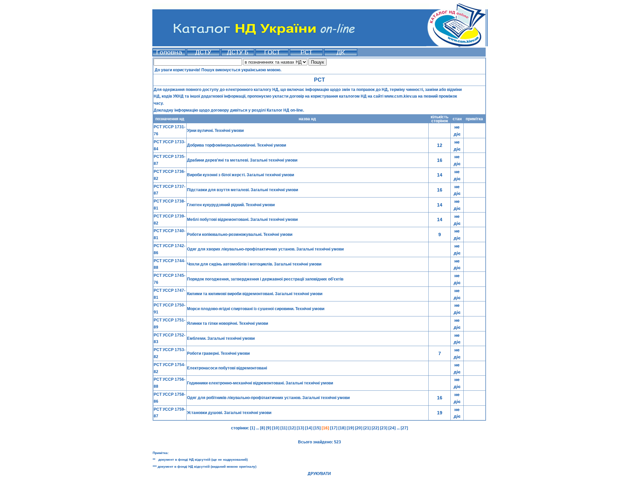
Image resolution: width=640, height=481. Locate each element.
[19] (351, 428)
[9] (269, 428)
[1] (252, 428)
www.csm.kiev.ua (400, 96)
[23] (384, 428)
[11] (284, 428)
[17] (334, 428)
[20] (359, 428)
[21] (367, 428)
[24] (392, 428)
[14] (309, 428)
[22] (376, 428)
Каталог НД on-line (285, 110)
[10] (276, 428)
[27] (404, 428)
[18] (342, 428)
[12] (292, 428)
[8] (262, 428)
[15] (317, 428)
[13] (301, 428)
